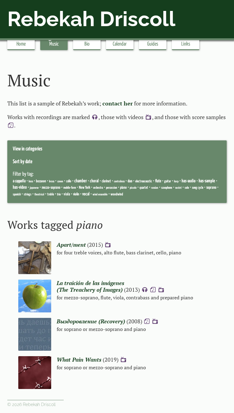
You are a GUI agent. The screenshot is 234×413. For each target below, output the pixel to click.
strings (27, 194)
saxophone (166, 187)
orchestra (98, 187)
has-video (20, 187)
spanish (17, 194)
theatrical (39, 194)
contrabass (119, 181)
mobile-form (69, 187)
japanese (34, 187)
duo (130, 181)
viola (67, 194)
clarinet (106, 181)
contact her (117, 103)
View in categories (27, 149)
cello (68, 181)
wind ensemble (100, 194)
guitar (167, 181)
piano (123, 188)
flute (158, 181)
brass (51, 181)
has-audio (189, 181)
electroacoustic (143, 181)
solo (187, 187)
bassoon (41, 181)
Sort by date (22, 161)
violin (76, 194)
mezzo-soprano (51, 188)
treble (50, 194)
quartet (144, 187)
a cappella (19, 181)
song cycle (197, 187)
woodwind (117, 194)
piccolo (133, 187)
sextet (178, 187)
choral (94, 181)
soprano (211, 188)
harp (176, 181)
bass (31, 181)
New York (84, 188)
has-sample (207, 181)
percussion (111, 187)
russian (154, 187)
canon (60, 181)
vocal (86, 194)
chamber (80, 181)
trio (59, 194)
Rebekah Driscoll (91, 19)
